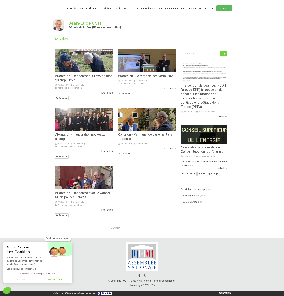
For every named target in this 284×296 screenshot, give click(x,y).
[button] (7, 290)
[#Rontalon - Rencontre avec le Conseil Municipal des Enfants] (84, 177)
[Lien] (142, 256)
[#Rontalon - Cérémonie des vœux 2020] (147, 60)
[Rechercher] (223, 53)
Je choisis (20, 279)
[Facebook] (139, 276)
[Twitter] (144, 276)
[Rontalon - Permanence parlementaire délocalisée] (147, 119)
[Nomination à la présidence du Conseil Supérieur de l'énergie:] (204, 134)
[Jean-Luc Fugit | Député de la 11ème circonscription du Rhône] (58, 25)
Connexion (225, 293)
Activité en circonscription (195, 189)
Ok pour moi (55, 279)
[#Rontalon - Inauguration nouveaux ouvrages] (84, 119)
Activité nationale (190, 195)
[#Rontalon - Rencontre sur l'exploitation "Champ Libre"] (84, 60)
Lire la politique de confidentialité (21, 269)
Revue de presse (190, 202)
